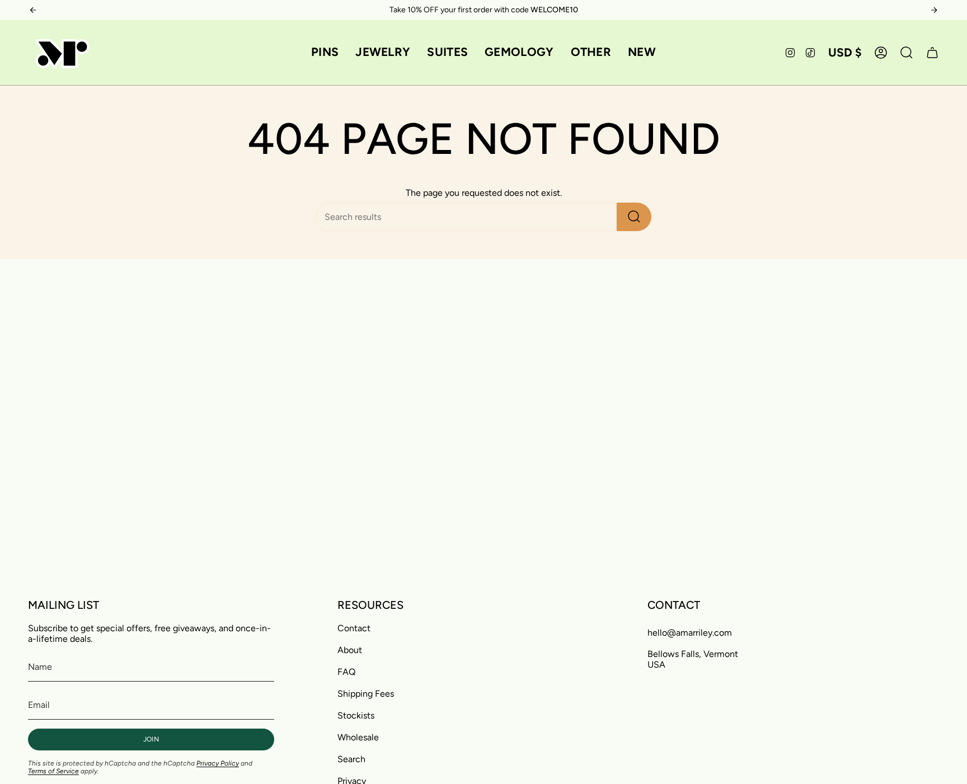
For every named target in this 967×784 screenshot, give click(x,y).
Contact (353, 628)
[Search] (634, 217)
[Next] (934, 10)
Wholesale (358, 737)
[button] (325, 53)
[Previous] (33, 10)
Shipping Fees (365, 693)
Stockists (355, 715)
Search (351, 759)
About (349, 650)
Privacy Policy (217, 763)
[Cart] (932, 52)
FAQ (346, 671)
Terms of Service (53, 771)
